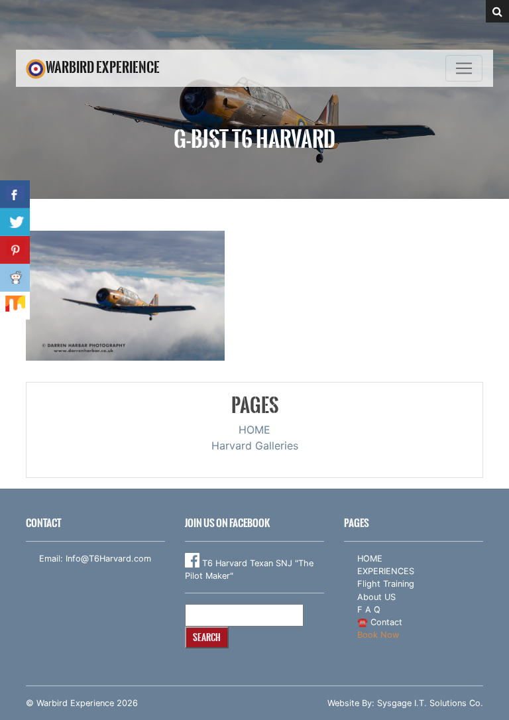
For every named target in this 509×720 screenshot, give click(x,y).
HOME (254, 429)
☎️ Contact (379, 622)
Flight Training (385, 584)
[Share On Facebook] (15, 194)
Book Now (378, 635)
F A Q (368, 610)
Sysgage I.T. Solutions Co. (430, 703)
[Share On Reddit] (15, 278)
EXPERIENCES (385, 571)
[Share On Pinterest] (15, 250)
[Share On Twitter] (15, 222)
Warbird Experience (103, 67)
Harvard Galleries (254, 445)
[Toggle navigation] (463, 68)
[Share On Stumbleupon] (15, 306)
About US (376, 597)
